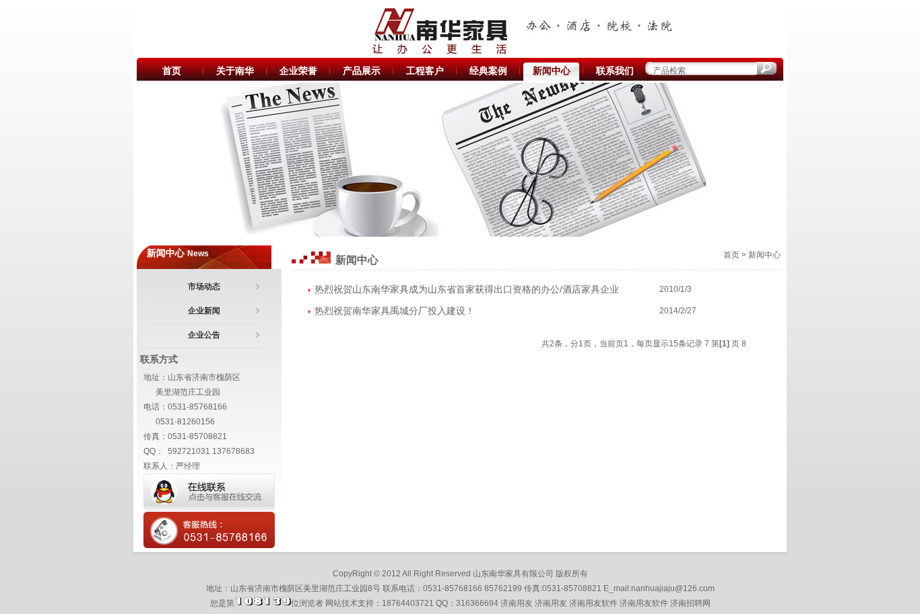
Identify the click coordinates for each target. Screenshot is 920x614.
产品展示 (362, 70)
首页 (171, 70)
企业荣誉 (298, 70)
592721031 (189, 451)
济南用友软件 (593, 603)
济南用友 (516, 603)
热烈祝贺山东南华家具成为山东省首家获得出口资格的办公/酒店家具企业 (467, 289)
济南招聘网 (690, 603)
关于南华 (235, 70)
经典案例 (488, 70)
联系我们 (615, 70)
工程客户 (425, 70)
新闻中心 (551, 70)
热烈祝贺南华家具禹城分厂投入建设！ (395, 310)
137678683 (233, 451)
